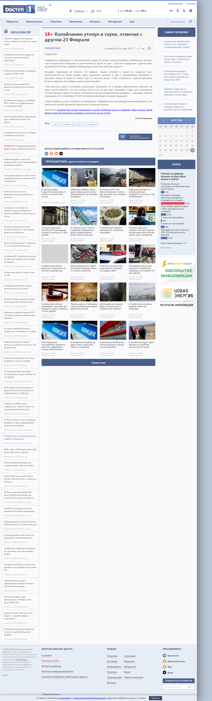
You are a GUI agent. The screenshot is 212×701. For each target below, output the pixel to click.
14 (182, 141)
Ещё (132, 21)
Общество (12, 21)
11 (165, 141)
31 (160, 155)
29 (187, 150)
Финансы (95, 21)
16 (192, 141)
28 (182, 150)
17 (160, 145)
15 (187, 141)
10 (160, 141)
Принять (155, 697)
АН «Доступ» (22, 659)
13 (176, 141)
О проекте (191, 3)
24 (160, 150)
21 (182, 145)
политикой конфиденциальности (89, 697)
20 (176, 145)
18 (165, 145)
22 (187, 145)
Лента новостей (21, 32)
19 (171, 145)
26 (171, 150)
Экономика (75, 21)
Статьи (5, 675)
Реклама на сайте (175, 3)
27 (176, 150)
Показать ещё (98, 362)
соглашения (64, 697)
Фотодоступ (115, 21)
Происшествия (34, 21)
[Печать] (149, 48)
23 (192, 145)
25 (165, 150)
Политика (56, 21)
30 (192, 150)
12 (171, 141)
